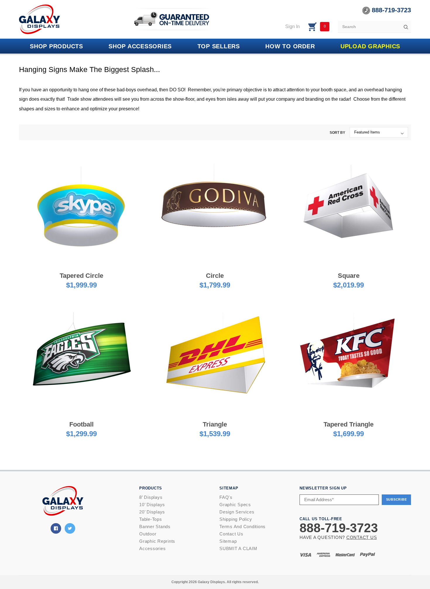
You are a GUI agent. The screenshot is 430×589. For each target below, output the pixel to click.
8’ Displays (150, 497)
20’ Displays (152, 511)
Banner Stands (155, 526)
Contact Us (231, 533)
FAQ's (226, 497)
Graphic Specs (235, 504)
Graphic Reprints (157, 541)
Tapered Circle (81, 275)
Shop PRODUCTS (56, 46)
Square (349, 275)
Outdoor (147, 533)
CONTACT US (361, 537)
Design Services (236, 511)
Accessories (152, 548)
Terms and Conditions (242, 526)
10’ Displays (152, 504)
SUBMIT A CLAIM (238, 548)
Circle (215, 275)
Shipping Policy (235, 519)
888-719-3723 (390, 10)
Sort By (337, 133)
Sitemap (228, 541)
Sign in (292, 26)
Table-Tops (150, 519)
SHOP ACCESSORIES (140, 46)
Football (81, 424)
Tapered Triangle (349, 424)
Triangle (215, 424)
